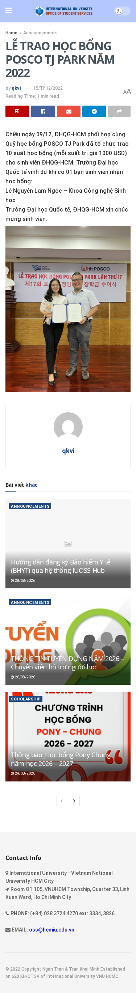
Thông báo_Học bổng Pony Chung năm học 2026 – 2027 (61, 758)
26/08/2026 (24, 677)
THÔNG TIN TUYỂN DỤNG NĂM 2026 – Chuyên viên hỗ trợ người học (67, 662)
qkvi (16, 88)
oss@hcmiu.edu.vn (51, 930)
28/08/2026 (24, 581)
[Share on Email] (69, 111)
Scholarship (26, 699)
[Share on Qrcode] (17, 111)
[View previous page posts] (61, 801)
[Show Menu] (8, 11)
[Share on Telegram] (94, 111)
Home (11, 32)
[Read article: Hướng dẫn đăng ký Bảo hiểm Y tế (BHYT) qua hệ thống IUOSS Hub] (68, 544)
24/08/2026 (24, 773)
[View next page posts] (74, 801)
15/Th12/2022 (48, 88)
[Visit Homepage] (63, 11)
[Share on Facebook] (43, 111)
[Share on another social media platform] (119, 111)
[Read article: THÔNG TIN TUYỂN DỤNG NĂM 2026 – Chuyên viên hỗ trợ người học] (68, 640)
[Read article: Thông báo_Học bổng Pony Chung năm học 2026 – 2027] (68, 736)
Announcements (40, 32)
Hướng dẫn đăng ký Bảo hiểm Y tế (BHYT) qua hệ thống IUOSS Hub (61, 566)
